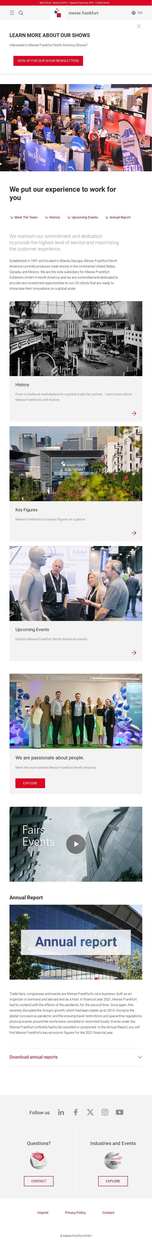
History (54, 217)
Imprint (43, 1213)
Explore (113, 1181)
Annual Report (120, 217)
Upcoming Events (85, 217)
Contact (38, 1181)
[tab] (75, 1057)
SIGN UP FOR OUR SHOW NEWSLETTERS (48, 61)
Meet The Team (26, 217)
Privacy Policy (75, 1213)
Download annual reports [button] (33, 1057)
